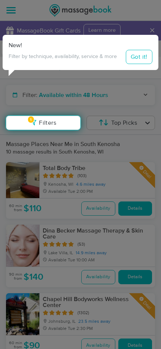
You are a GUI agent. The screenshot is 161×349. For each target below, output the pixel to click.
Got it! (139, 57)
